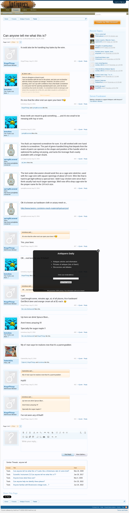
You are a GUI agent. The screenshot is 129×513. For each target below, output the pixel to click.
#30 (75, 332)
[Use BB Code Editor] (85, 432)
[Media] (29, 436)
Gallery (24, 10)
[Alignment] (52, 432)
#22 (75, 104)
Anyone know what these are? (24, 478)
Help (101, 507)
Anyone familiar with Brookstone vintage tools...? (31, 485)
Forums (16, 10)
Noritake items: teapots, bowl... (104, 51)
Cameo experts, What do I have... (105, 40)
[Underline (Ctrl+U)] (29, 432)
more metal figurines (101, 63)
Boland (97, 47)
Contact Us (95, 507)
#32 (75, 384)
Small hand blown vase (102, 57)
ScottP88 (98, 88)
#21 (75, 61)
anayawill (98, 53)
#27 (75, 246)
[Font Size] (37, 432)
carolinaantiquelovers (28, 38)
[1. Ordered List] (60, 432)
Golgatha (98, 76)
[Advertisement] (49, 27)
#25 (75, 188)
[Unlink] (48, 432)
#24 (75, 159)
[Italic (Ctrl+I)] (26, 432)
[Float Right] (40, 436)
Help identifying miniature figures (105, 69)
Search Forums (7, 13)
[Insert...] (33, 436)
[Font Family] (40, 432)
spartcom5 (98, 42)
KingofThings (9, 63)
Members (33, 10)
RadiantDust (99, 82)
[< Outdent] (63, 432)
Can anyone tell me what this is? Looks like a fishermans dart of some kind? (41, 471)
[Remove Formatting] (80, 432)
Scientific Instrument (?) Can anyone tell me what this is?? (34, 474)
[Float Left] (37, 436)
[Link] (44, 432)
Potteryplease (99, 36)
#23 (75, 129)
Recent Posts (19, 13)
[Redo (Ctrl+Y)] (55, 436)
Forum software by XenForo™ (18, 510)
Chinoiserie (98, 59)
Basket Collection (100, 80)
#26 (75, 216)
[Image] (26, 436)
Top (123, 507)
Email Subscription (110, 507)
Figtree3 (24, 362)
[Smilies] (23, 436)
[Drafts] (48, 436)
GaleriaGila (8, 361)
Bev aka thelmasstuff (28, 309)
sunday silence (99, 65)
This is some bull (100, 34)
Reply (85, 61)
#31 (75, 358)
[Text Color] (34, 432)
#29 (75, 305)
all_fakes (24, 162)
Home (7, 10)
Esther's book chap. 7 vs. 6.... (104, 74)
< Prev (13, 42)
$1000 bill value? (100, 86)
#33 (75, 419)
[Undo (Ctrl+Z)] (52, 436)
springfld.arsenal (38, 107)
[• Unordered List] (56, 432)
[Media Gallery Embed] (43, 436)
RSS (126, 507)
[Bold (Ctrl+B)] (23, 432)
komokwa (7, 89)
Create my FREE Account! (107, 22)
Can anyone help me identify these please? (29, 481)
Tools (13, 38)
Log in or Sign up (119, 2)
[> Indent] (66, 432)
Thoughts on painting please (103, 46)
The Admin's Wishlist (96, 101)
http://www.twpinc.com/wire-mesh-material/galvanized (45, 208)
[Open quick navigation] (86, 19)
